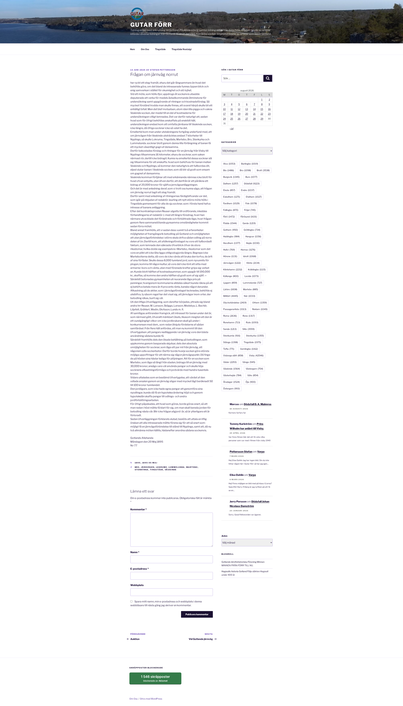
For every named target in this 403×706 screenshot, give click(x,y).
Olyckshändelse (235, 302)
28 (254, 118)
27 (246, 118)
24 (224, 118)
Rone (249, 315)
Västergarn (254, 368)
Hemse (248, 249)
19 (239, 113)
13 (246, 109)
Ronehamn (231, 322)
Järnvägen (148, 467)
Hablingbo (231, 236)
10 (224, 109)
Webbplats (137, 585)
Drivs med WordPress (151, 698)
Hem (132, 49)
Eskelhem (231, 196)
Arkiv (224, 536)
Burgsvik (231, 177)
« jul (231, 128)
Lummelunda (177, 467)
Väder (230, 362)
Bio (228, 170)
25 (231, 118)
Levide (251, 276)
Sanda (230, 329)
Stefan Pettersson (162, 70)
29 (262, 118)
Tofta (228, 348)
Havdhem (231, 243)
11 (232, 109)
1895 (138, 463)
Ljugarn (230, 282)
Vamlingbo (249, 348)
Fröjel (250, 210)
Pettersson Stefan (241, 451)
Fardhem (231, 203)
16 (269, 109)
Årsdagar (231, 382)
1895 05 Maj (149, 463)
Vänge (248, 362)
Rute (252, 322)
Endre (247, 190)
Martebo (192, 467)
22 (262, 113)
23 (269, 113)
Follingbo (230, 210)
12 (239, 109)
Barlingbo (249, 163)
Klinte (253, 263)
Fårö (229, 216)
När (249, 296)
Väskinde (171, 470)
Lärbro (230, 289)
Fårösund (249, 216)
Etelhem (254, 196)
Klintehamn (232, 269)
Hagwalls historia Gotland (234, 571)
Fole (251, 203)
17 (224, 113)
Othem (259, 302)
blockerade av (158, 679)
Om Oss (145, 49)
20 (246, 113)
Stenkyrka (142, 470)
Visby (256, 355)
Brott (263, 170)
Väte (252, 375)
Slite (248, 329)
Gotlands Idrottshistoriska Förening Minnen (242, 562)
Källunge (231, 276)
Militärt (230, 296)
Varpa (260, 451)
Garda (249, 223)
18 (231, 113)
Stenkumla (231, 335)
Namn (134, 552)
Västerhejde (232, 375)
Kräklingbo (257, 269)
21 (254, 113)
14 (254, 109)
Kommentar (138, 509)
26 (239, 118)
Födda (230, 223)
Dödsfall (252, 183)
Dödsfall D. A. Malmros (257, 404)
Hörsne (230, 256)
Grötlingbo (252, 229)
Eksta (229, 190)
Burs (251, 177)
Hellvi (229, 249)
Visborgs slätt (233, 355)
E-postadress (139, 568)
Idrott (249, 256)
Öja (251, 382)
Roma (230, 315)
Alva (229, 163)
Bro (137, 467)
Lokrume (161, 467)
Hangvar (253, 236)
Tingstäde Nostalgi (182, 49)
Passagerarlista (234, 309)
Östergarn (231, 388)
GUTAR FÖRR (151, 24)
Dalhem (230, 183)
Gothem (230, 229)
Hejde (253, 243)
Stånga (230, 342)
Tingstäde (160, 49)
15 (262, 109)
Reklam (259, 309)
